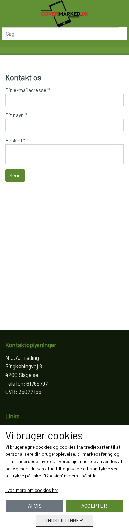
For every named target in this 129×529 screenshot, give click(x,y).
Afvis (35, 506)
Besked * (15, 140)
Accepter (94, 506)
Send (15, 175)
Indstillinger (64, 520)
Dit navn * (16, 115)
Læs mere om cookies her (31, 490)
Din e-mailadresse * (27, 90)
